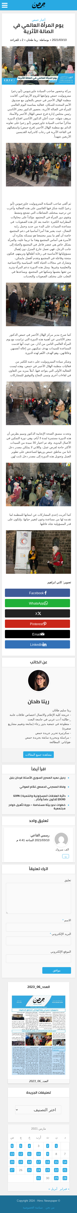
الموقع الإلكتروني (61, 951)
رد (65, 856)
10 (38, 1154)
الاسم (66, 920)
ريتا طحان (32, 40)
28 (65, 1178)
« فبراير (64, 1188)
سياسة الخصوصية (33, 1207)
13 (12, 1154)
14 (65, 1162)
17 (38, 1162)
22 (56, 1170)
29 (56, 1178)
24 (38, 1170)
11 (29, 1154)
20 (12, 1162)
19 (20, 1162)
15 (56, 1162)
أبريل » (52, 1188)
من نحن (50, 1207)
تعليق (67, 880)
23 (47, 1170)
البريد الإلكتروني (60, 934)
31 (38, 1178)
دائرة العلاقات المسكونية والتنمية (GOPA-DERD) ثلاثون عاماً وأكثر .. (39, 797)
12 (20, 1154)
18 (29, 1162)
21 (65, 1170)
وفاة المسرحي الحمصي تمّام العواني (43, 786)
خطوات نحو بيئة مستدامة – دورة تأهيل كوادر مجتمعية (37, 806)
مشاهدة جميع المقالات (38, 754)
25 (29, 1170)
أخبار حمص (38, 19)
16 (47, 1162)
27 (12, 1170)
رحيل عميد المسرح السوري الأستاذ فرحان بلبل (37, 777)
